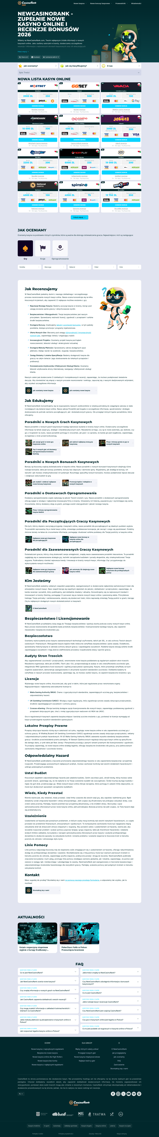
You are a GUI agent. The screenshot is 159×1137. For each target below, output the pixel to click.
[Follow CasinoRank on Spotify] (134, 1094)
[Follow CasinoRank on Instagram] (118, 1094)
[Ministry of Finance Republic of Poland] (42, 1114)
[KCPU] (81, 1114)
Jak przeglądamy (119, 1053)
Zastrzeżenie (119, 1064)
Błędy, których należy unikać (87, 1049)
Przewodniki (120, 3)
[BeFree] (112, 1114)
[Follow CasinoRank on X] (123, 1094)
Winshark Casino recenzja (37, 143)
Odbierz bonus (38, 106)
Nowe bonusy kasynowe (100, 3)
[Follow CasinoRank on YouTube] (128, 1094)
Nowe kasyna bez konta (47, 1061)
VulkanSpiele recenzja (79, 176)
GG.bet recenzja (79, 109)
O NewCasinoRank (119, 1049)
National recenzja (37, 209)
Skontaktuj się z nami (119, 1068)
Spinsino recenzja (79, 209)
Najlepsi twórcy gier (87, 1061)
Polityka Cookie (37, 1134)
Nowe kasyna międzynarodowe (87, 1057)
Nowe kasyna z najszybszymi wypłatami (47, 1049)
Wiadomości (136, 3)
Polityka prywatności (66, 1134)
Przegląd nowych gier (87, 1053)
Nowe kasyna (79, 3)
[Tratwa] (96, 1114)
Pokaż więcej (78, 217)
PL (20, 1094)
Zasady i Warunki (95, 1134)
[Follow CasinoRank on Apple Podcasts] (139, 1094)
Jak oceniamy (119, 1057)
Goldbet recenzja (121, 176)
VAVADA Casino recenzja (121, 109)
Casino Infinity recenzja (79, 143)
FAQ (119, 1061)
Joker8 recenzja (121, 143)
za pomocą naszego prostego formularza (82, 880)
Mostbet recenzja (38, 109)
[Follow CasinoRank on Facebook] (113, 1094)
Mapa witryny (122, 1134)
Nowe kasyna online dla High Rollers (47, 1057)
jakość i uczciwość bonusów (68, 325)
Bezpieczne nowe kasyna (47, 1053)
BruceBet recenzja (121, 209)
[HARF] (63, 1114)
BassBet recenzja (38, 176)
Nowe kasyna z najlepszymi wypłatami (47, 1064)
